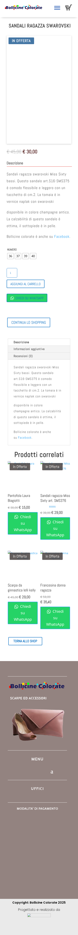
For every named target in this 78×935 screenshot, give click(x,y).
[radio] (10, 256)
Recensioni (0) (23, 356)
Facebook (61, 236)
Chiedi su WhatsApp (29, 298)
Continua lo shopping (28, 322)
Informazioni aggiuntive (29, 349)
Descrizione (21, 342)
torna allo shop (25, 641)
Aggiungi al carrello (25, 284)
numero (12, 249)
